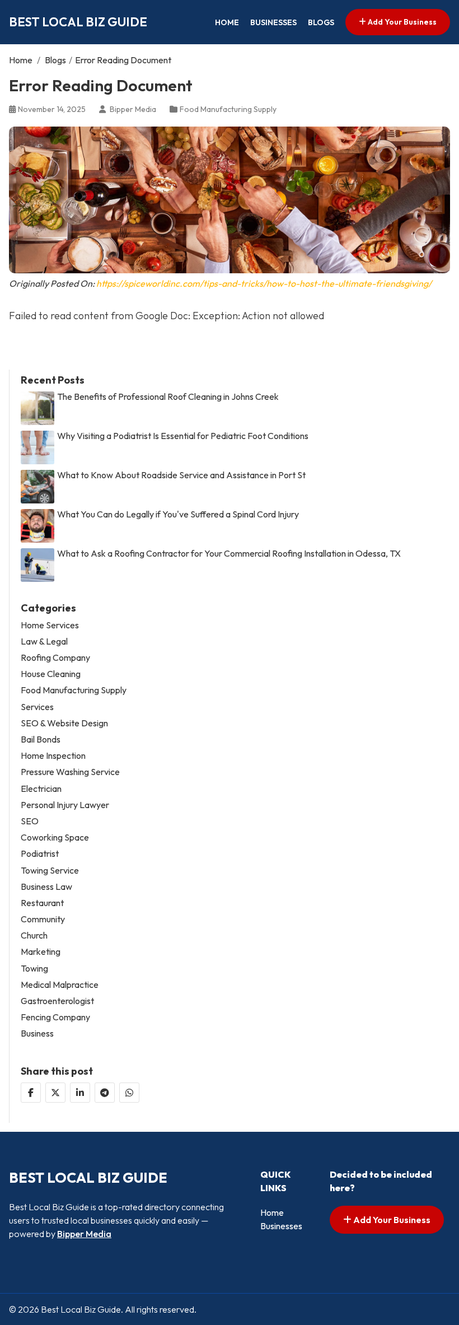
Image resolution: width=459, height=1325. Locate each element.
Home (227, 22)
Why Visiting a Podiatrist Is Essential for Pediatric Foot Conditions (182, 436)
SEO (30, 821)
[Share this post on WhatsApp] (129, 1093)
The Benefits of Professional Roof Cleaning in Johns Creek (168, 396)
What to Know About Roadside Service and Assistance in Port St (181, 475)
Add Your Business (401, 22)
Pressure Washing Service (70, 772)
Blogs (321, 22)
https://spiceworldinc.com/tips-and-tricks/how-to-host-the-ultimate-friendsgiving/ (264, 283)
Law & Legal (44, 641)
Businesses (273, 22)
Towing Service (50, 870)
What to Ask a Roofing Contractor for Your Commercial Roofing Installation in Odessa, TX (229, 553)
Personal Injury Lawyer (65, 805)
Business (37, 1033)
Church (34, 935)
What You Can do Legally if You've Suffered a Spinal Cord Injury (178, 514)
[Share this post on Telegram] (105, 1093)
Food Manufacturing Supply (228, 109)
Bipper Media (84, 1233)
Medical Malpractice (60, 984)
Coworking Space (55, 837)
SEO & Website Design (64, 723)
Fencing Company (55, 1017)
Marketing (40, 951)
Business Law (46, 886)
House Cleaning (51, 674)
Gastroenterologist (57, 1001)
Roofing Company (55, 657)
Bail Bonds (40, 739)
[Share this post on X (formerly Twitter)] (55, 1093)
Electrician (41, 788)
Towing (34, 968)
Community (43, 919)
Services (37, 707)
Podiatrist (40, 853)
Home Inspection (53, 755)
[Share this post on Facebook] (31, 1093)
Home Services (50, 625)
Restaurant (42, 903)
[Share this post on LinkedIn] (80, 1093)
